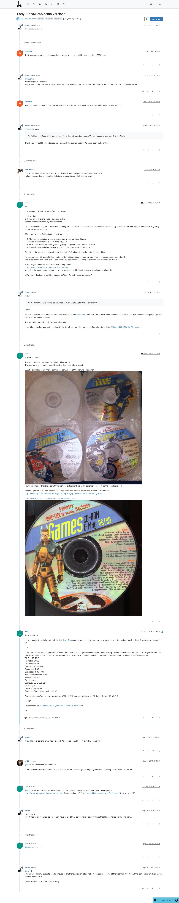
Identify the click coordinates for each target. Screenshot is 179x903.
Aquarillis (28, 51)
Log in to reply (156, 19)
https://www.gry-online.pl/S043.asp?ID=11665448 (47, 267)
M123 (27, 761)
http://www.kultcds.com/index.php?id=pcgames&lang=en (50, 498)
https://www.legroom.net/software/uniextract (44, 793)
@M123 (127, 327)
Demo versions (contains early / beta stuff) (60, 706)
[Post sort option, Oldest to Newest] (146, 19)
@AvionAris (36, 25)
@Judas (114, 327)
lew (26, 203)
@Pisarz (33, 843)
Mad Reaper (29, 170)
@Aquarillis (36, 75)
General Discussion (28, 19)
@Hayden (135, 327)
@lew (34, 292)
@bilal (121, 327)
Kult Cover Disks (66, 640)
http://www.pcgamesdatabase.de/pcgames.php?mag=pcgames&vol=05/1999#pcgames (63, 493)
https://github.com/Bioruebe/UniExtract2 (102, 793)
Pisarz (27, 25)
